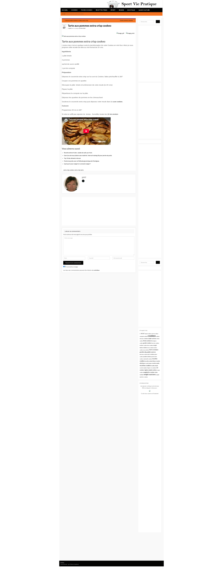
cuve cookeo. (118, 102)
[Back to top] (219, 565)
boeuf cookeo (148, 333)
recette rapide (155, 363)
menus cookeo (150, 347)
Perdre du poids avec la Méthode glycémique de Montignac (81, 161)
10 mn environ (112, 114)
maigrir (155, 345)
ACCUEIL (65, 10)
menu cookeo (143, 347)
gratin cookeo (147, 343)
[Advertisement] (99, 211)
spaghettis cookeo (148, 372)
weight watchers (150, 374)
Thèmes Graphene (74, 564)
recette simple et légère (145, 367)
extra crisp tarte (79, 170)
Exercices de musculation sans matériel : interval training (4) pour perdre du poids (88, 155)
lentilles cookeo (143, 345)
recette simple (154, 365)
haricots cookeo (155, 343)
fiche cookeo (147, 341)
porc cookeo (151, 354)
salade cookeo (152, 370)
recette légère (148, 363)
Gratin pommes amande (126, 20)
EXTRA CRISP (82, 28)
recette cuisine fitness (150, 361)
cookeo (152, 335)
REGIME (121, 10)
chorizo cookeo (154, 333)
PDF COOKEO (153, 350)
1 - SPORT (142, 333)
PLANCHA (153, 352)
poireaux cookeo (143, 354)
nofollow (96, 270)
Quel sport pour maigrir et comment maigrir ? (77, 164)
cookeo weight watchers (150, 338)
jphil (70, 28)
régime (146, 370)
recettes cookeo (145, 365)
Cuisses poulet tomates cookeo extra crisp (76, 20)
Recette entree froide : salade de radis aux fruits (78, 152)
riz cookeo (153, 367)
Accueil (63, 14)
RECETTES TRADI (101, 10)
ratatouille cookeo (147, 358)
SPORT (113, 10)
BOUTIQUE (131, 10)
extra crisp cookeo (69, 170)
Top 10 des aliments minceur (72, 158)
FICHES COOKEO (87, 10)
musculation (146, 349)
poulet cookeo (147, 356)
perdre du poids (145, 352)
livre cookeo (150, 345)
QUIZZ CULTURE (144, 10)
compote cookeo (143, 336)
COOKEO (74, 10)
